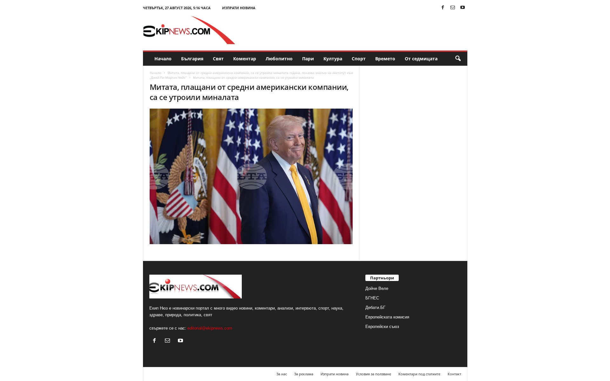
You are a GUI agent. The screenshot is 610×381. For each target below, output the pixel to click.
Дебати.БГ (375, 307)
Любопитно (279, 59)
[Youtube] (462, 7)
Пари (308, 59)
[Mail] (453, 7)
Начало (163, 59)
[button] (458, 59)
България (192, 59)
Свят (218, 59)
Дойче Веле (376, 288)
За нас (281, 373)
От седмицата (421, 59)
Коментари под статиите (419, 373)
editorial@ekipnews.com (209, 328)
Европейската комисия (387, 317)
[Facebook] (443, 7)
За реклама (303, 373)
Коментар (244, 59)
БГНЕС (372, 298)
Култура (332, 59)
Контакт (454, 373)
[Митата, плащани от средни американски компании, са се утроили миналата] (251, 176)
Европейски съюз (382, 326)
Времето (385, 59)
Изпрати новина (238, 7)
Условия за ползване (373, 373)
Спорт (359, 59)
